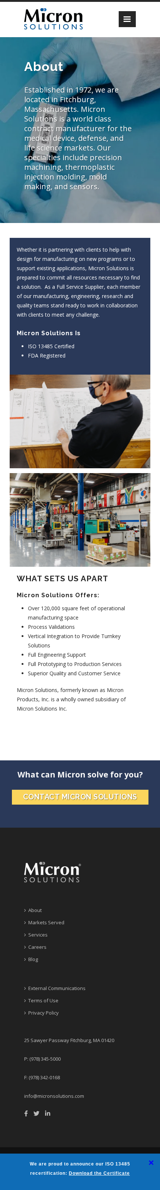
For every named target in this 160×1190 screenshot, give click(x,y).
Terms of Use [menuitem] (43, 1000)
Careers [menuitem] (37, 947)
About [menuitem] (35, 910)
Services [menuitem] (38, 934)
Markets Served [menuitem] (46, 922)
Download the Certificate (99, 1173)
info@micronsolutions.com (54, 1096)
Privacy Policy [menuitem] (43, 1012)
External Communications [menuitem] (57, 988)
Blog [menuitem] (33, 959)
